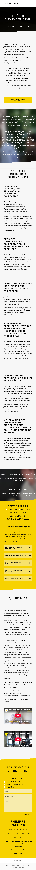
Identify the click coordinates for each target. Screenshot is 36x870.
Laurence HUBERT (18, 868)
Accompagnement (13, 782)
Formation (10, 787)
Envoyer (27, 814)
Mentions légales (17, 860)
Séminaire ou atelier (14, 784)
